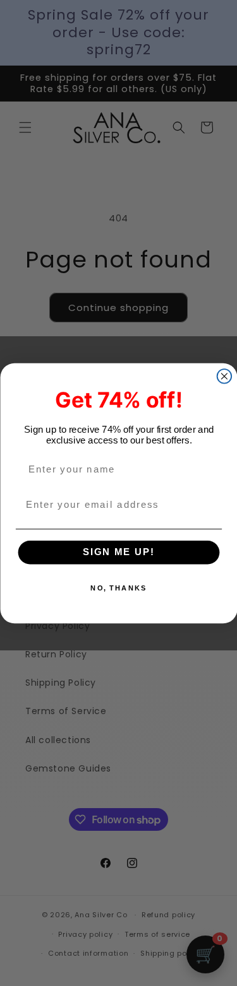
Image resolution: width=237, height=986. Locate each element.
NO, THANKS (118, 588)
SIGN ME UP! (118, 552)
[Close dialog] (224, 376)
